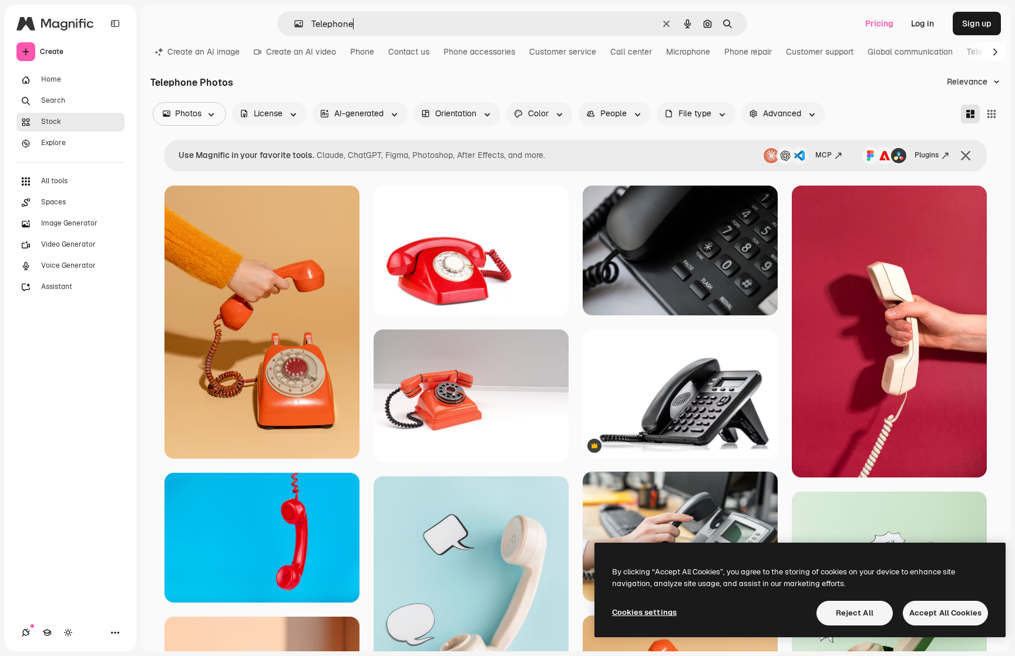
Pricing (879, 23)
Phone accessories (479, 51)
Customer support (819, 51)
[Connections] (25, 632)
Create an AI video (301, 51)
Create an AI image (203, 51)
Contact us (408, 51)
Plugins (927, 155)
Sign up (977, 23)
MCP (823, 155)
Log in (922, 23)
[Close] (966, 156)
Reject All (854, 613)
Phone (362, 51)
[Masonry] (970, 114)
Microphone (688, 51)
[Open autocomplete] (294, 23)
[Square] (991, 114)
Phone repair (748, 51)
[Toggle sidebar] (115, 23)
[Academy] (47, 632)
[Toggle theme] (68, 632)
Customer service (562, 51)
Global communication (910, 51)
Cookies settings (644, 612)
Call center (631, 51)
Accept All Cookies (945, 613)
